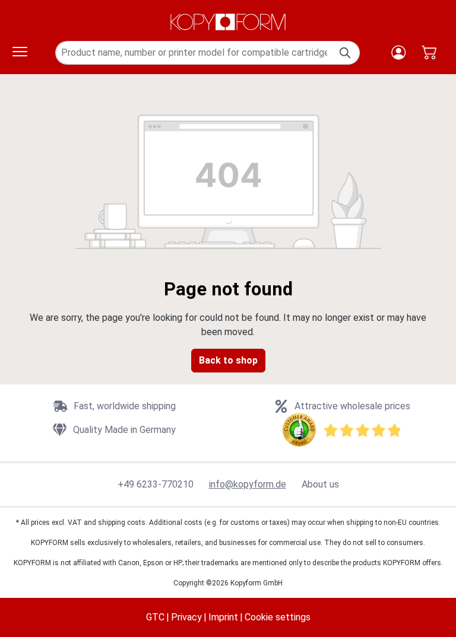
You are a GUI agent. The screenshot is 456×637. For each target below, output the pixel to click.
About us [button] (320, 484)
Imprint (223, 617)
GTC (155, 617)
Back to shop (228, 360)
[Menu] (20, 52)
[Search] (346, 53)
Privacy (186, 617)
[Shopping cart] (429, 52)
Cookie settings (278, 617)
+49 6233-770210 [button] (156, 484)
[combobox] (193, 53)
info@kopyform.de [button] (247, 484)
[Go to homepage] (228, 21)
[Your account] (399, 52)
